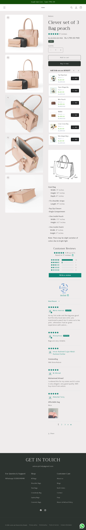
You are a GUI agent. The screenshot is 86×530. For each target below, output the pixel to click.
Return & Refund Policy (65, 502)
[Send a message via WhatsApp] (82, 526)
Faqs (58, 497)
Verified (63, 295)
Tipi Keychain (62, 75)
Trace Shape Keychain (64, 87)
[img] (53, 307)
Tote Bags (34, 488)
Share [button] (52, 433)
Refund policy (43, 525)
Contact (59, 493)
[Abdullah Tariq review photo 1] (53, 413)
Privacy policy (33, 525)
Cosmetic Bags (36, 502)
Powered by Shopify (21, 525)
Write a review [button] (65, 275)
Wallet (60, 112)
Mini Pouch (62, 99)
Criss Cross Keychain (64, 124)
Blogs (59, 483)
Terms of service (54, 525)
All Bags (33, 478)
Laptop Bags (35, 497)
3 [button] (65, 425)
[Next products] (78, 70)
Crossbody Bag (36, 493)
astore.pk (12, 525)
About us (60, 478)
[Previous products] (74, 70)
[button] (4, 7)
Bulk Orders (61, 488)
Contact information (66, 525)
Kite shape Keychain (64, 136)
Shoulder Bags (36, 483)
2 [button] (61, 425)
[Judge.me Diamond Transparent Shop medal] (63, 287)
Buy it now (64, 64)
